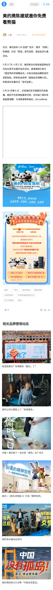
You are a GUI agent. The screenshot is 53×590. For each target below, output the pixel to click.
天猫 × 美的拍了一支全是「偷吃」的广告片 (22, 453)
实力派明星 (9, 300)
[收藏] (41, 310)
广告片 (15, 290)
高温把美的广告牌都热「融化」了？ (19, 366)
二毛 (10, 35)
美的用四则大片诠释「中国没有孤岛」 (20, 582)
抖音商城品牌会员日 (26, 295)
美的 (6, 290)
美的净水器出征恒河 (12, 539)
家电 (20, 300)
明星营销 (38, 290)
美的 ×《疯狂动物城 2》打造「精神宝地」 (22, 496)
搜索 (36, 4)
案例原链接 (40, 35)
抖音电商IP (9, 295)
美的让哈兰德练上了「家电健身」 (18, 409)
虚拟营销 (26, 290)
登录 (48, 4)
